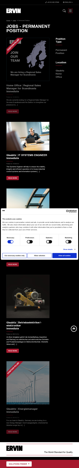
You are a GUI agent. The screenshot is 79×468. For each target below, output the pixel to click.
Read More (12, 178)
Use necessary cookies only (14, 255)
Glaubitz (60, 71)
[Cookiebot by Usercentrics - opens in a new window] (68, 211)
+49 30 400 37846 (53, 2)
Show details (68, 249)
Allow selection (39, 255)
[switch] (30, 241)
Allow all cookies (64, 255)
